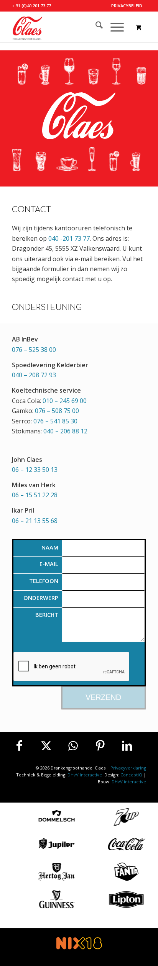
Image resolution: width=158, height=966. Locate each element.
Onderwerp (40, 597)
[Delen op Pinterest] (100, 745)
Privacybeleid (126, 5)
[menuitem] (126, 6)
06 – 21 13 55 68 (35, 520)
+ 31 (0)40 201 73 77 (31, 5)
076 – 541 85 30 (55, 421)
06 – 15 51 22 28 (35, 495)
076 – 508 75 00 (57, 410)
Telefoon (43, 581)
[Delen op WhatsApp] (73, 745)
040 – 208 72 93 (34, 375)
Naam (49, 547)
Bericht (46, 614)
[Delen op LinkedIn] (127, 745)
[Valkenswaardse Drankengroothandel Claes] (65, 27)
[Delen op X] (46, 745)
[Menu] (113, 27)
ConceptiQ (131, 775)
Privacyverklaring (128, 768)
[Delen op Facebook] (19, 745)
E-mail (49, 564)
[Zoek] (95, 27)
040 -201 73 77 (69, 238)
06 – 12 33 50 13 (35, 469)
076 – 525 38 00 (34, 349)
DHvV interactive (85, 775)
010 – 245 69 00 (65, 400)
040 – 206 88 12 (65, 431)
